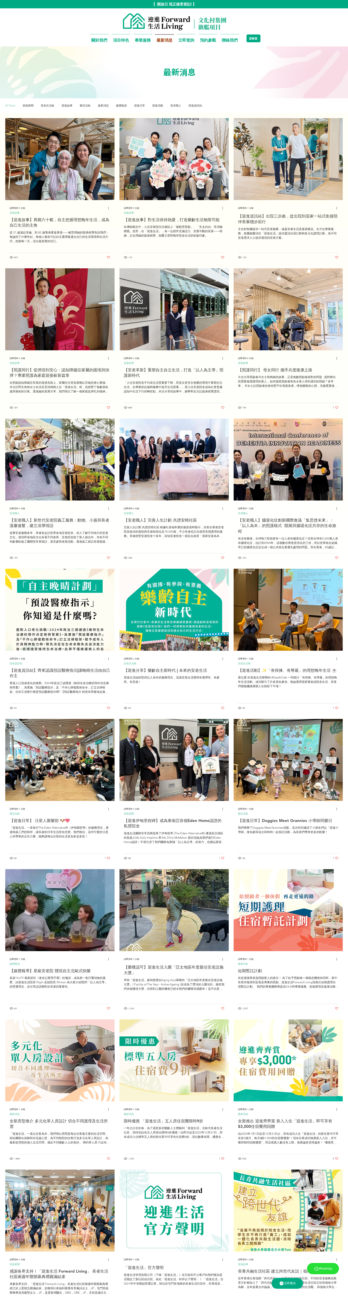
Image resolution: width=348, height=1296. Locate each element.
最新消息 (103, 105)
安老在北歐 (47, 105)
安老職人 (175, 105)
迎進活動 (157, 105)
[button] (99, 38)
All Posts (10, 105)
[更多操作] (109, 208)
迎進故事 (67, 105)
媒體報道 (121, 105)
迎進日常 (139, 105)
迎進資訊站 (195, 105)
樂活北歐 (85, 105)
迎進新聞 (28, 105)
